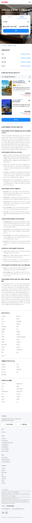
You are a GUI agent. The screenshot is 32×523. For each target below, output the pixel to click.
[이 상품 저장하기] (29, 81)
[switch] (28, 77)
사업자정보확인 (16, 492)
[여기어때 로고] (5, 2)
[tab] (10, 17)
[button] (29, 2)
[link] (5, 45)
